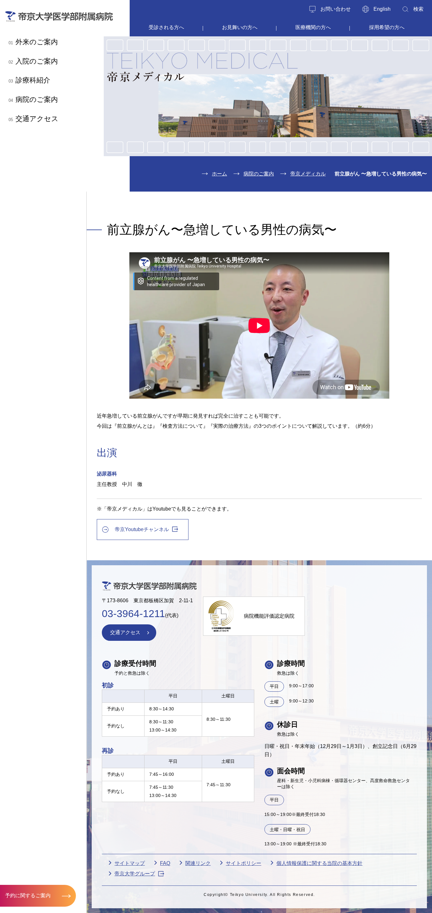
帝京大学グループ (134, 873)
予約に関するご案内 (28, 895)
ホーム (219, 173)
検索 (418, 9)
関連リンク (198, 863)
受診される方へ (166, 27)
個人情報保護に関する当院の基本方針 (319, 863)
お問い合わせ (335, 9)
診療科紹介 (29, 80)
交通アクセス (34, 119)
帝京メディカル (308, 173)
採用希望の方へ (386, 27)
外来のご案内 (33, 42)
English (382, 9)
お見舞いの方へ (239, 27)
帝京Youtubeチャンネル (142, 529)
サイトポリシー (243, 863)
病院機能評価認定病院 (269, 616)
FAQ (165, 863)
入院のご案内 (33, 61)
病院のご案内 (33, 99)
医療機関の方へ (313, 27)
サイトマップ (129, 863)
